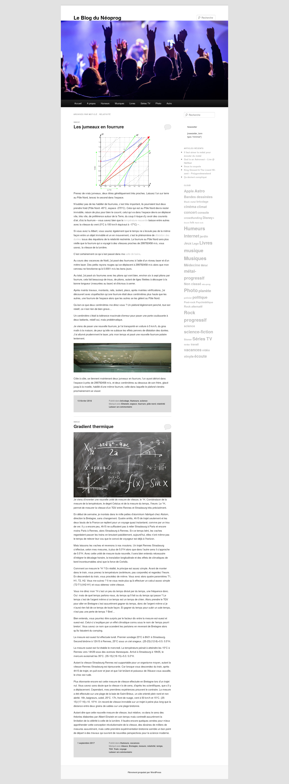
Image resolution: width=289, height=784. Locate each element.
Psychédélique (204, 302)
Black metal (190, 201)
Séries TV (145, 103)
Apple (189, 190)
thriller (187, 344)
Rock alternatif (193, 306)
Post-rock (189, 302)
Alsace (124, 745)
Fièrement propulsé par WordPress (144, 772)
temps (160, 745)
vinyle (189, 356)
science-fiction (198, 332)
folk (192, 222)
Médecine (192, 264)
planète (205, 290)
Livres (132, 103)
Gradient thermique (93, 426)
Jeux (187, 243)
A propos (91, 103)
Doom (186, 222)
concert (190, 212)
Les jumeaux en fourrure (99, 127)
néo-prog (206, 284)
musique (193, 250)
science (144, 400)
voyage (123, 748)
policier (188, 297)
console (203, 212)
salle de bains (132, 254)
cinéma (190, 206)
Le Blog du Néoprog (97, 17)
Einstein (125, 403)
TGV (111, 748)
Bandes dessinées (198, 196)
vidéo (206, 350)
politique (199, 297)
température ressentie (136, 220)
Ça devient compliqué (195, 177)
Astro (169, 103)
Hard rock (199, 222)
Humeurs (105, 103)
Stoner (188, 339)
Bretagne (133, 745)
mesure (142, 745)
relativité (161, 403)
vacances (134, 742)
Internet (191, 236)
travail (195, 344)
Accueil (78, 103)
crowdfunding (193, 218)
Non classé (192, 284)
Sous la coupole (192, 166)
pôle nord (151, 403)
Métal (204, 265)
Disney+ (208, 217)
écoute (200, 356)
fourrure (142, 403)
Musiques (119, 103)
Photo (158, 103)
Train (116, 748)
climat (202, 206)
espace (133, 403)
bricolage (124, 400)
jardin (204, 236)
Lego (195, 243)
